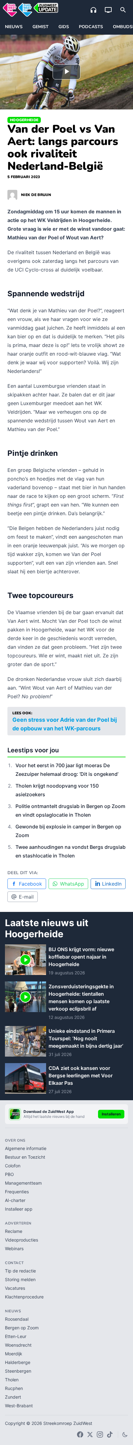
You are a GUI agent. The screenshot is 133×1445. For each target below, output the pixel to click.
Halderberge (17, 1362)
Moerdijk (13, 1353)
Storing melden (20, 1279)
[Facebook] (80, 1434)
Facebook (30, 884)
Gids (63, 27)
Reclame (13, 1231)
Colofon (12, 1165)
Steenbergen (18, 1371)
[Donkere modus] (125, 1434)
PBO (9, 1174)
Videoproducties (21, 1239)
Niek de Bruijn (36, 194)
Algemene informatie (25, 1148)
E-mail (26, 897)
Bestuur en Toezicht (25, 1157)
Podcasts (91, 27)
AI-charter (15, 1200)
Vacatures (15, 1288)
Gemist (40, 27)
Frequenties (17, 1191)
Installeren (111, 1114)
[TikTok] (110, 1434)
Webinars (14, 1248)
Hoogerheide (24, 120)
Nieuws (14, 27)
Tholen (12, 1379)
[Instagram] (100, 1434)
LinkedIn (112, 884)
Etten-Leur (15, 1336)
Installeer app (18, 1209)
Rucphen (14, 1388)
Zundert (13, 1397)
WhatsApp (72, 884)
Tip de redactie (20, 1270)
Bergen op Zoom (22, 1327)
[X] (90, 1434)
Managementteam (23, 1183)
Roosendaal (16, 1319)
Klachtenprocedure (24, 1296)
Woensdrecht (18, 1345)
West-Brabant (19, 1405)
